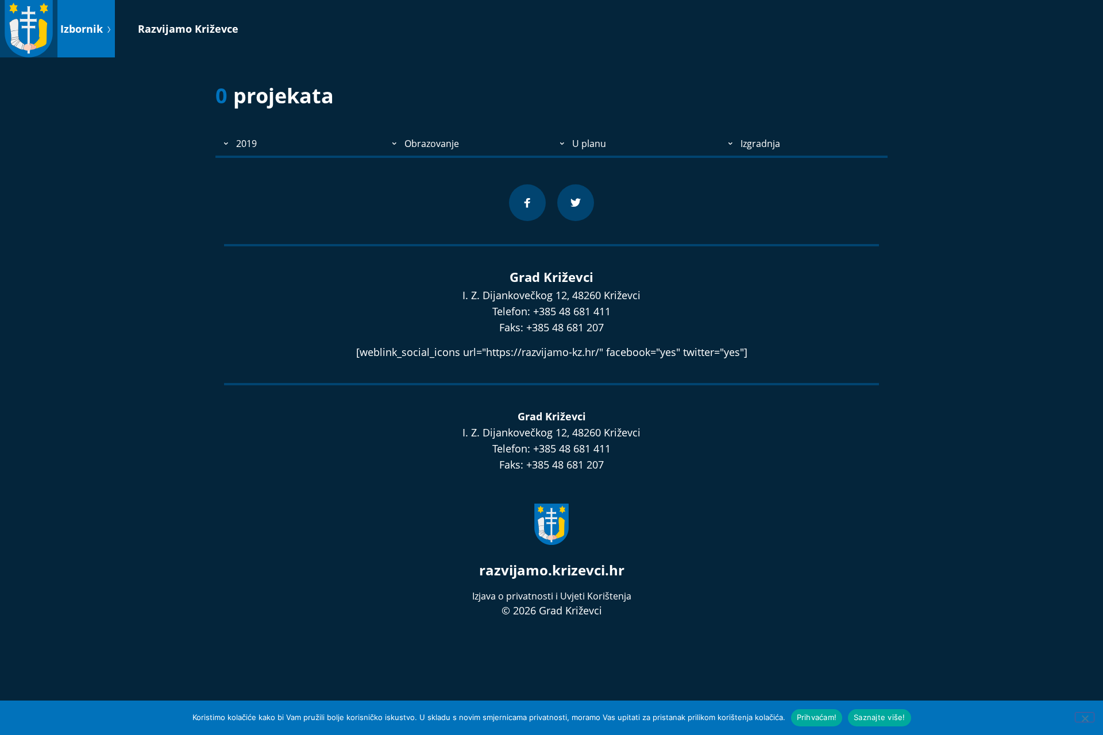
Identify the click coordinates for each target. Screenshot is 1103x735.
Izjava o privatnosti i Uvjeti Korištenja (551, 596)
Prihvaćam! (817, 717)
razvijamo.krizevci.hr (551, 569)
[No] (1084, 717)
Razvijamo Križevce (188, 29)
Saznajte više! (879, 717)
